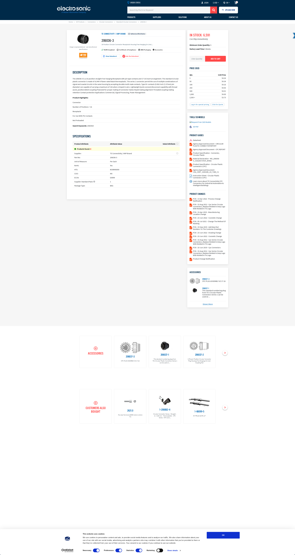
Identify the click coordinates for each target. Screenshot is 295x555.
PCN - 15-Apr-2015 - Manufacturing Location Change (206, 213)
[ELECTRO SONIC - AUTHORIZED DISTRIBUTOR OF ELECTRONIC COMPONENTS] (73, 9)
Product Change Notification (204, 259)
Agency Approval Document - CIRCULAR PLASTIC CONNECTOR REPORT (208, 145)
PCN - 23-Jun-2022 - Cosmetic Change (207, 218)
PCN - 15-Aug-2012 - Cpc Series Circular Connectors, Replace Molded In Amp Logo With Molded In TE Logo (209, 206)
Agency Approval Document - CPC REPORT (209, 149)
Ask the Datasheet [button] (132, 56)
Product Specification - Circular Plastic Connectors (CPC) (208, 165)
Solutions (182, 17)
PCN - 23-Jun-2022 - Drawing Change (207, 232)
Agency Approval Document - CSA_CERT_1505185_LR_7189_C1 (206, 171)
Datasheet (197, 140)
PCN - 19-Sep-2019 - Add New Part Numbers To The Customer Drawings (207, 228)
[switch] (118, 550)
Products (131, 17)
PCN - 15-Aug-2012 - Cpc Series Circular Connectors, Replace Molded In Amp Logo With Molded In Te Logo (209, 253)
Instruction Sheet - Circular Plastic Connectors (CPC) (206, 176)
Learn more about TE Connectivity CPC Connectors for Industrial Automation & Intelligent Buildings (208, 183)
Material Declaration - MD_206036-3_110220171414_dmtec (206, 159)
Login (206, 3)
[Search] (213, 10)
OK (223, 535)
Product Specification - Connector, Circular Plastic (206, 154)
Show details (172, 550)
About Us (207, 17)
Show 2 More (208, 304)
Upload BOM (230, 10)
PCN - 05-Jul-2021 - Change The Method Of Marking (209, 222)
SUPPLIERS (157, 17)
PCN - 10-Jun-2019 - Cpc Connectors (207, 247)
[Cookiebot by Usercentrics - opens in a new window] (67, 550)
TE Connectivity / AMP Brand (114, 34)
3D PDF (196, 127)
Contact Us (233, 17)
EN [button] (227, 3)
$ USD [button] (215, 3)
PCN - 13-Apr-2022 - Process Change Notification (207, 200)
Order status (135, 2)
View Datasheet (111, 56)
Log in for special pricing (200, 104)
